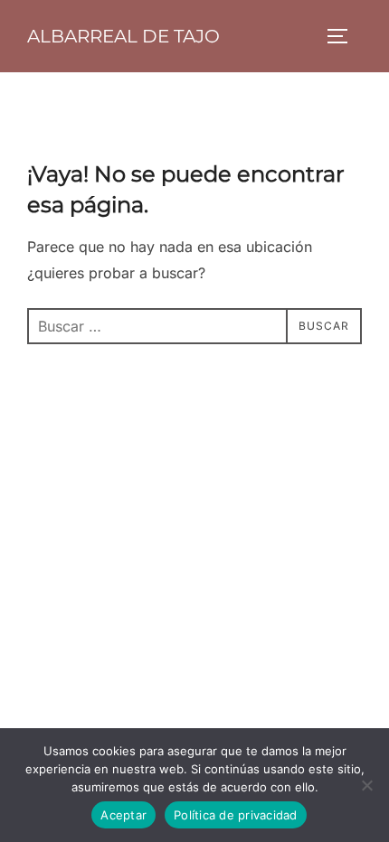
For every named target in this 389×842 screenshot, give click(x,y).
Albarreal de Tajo (123, 36)
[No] (366, 785)
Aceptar (123, 815)
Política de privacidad (236, 815)
